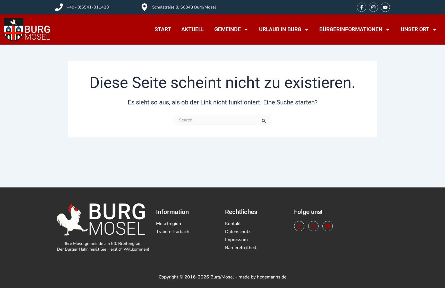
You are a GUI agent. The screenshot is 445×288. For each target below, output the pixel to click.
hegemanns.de (271, 277)
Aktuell (192, 29)
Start (163, 29)
